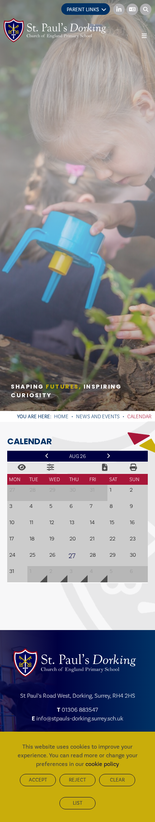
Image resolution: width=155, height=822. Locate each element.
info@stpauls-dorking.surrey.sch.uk (79, 718)
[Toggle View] (21, 467)
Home (61, 416)
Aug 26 (77, 456)
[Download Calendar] (104, 467)
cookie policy (102, 764)
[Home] (55, 30)
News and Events (98, 416)
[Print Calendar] (133, 467)
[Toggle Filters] (50, 467)
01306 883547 (80, 709)
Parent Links (83, 10)
